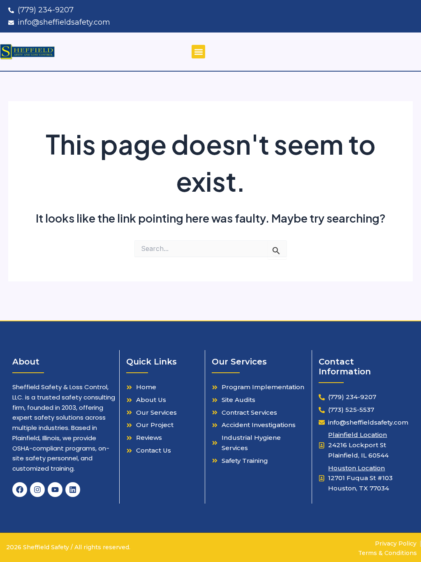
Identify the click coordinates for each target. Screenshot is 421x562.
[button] (198, 51)
